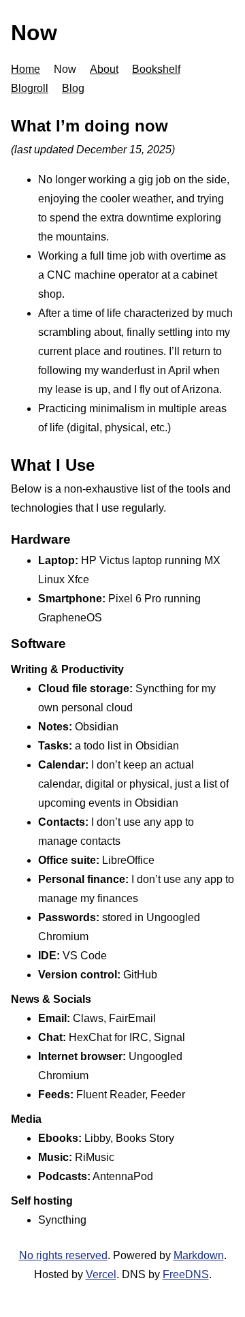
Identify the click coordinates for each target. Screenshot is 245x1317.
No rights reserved (63, 1255)
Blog (73, 88)
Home (25, 69)
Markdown (199, 1255)
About (104, 69)
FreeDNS (186, 1274)
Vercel (101, 1274)
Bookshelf (156, 69)
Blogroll (29, 88)
